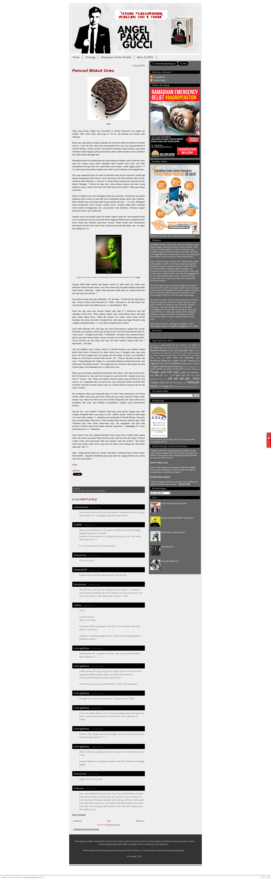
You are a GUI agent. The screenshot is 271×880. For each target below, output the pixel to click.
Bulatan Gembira (159, 350)
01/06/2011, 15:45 (93, 555)
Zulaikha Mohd (159, 80)
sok (163, 379)
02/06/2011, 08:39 (97, 747)
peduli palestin (156, 369)
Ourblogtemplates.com (32, 877)
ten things (163, 386)
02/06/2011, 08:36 (97, 666)
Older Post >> (140, 821)
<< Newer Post (77, 821)
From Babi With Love (169, 561)
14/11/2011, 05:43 (93, 774)
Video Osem (178, 386)
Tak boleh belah (176, 383)
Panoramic (193, 367)
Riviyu (166, 375)
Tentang (90, 57)
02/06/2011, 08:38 (97, 729)
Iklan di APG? (145, 57)
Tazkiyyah (192, 382)
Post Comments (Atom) (113, 825)
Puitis (157, 375)
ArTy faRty (168, 348)
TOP (268, 877)
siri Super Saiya (179, 375)
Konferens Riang (158, 360)
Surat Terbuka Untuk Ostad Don (174, 503)
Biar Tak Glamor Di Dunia (186, 348)
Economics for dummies (162, 353)
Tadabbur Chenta (157, 382)
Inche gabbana (81, 648)
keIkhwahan (189, 358)
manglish (154, 366)
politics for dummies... (190, 372)
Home (76, 57)
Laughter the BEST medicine (184, 361)
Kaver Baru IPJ (166, 547)
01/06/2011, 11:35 (95, 507)
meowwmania (81, 507)
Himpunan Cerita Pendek (116, 57)
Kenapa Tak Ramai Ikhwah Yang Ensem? (177, 518)
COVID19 (196, 351)
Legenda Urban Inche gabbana (96, 491)
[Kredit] (138, 277)
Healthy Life (185, 355)
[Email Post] (80, 488)
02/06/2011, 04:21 (89, 605)
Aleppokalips (154, 345)
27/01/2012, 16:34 (91, 788)
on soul (185, 367)
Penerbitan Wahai (190, 369)
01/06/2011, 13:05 (88, 525)
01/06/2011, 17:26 (94, 570)
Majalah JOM (192, 363)
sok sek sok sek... (179, 378)
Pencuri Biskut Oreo (93, 70)
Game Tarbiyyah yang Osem (164, 355)
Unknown (79, 788)
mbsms (77, 605)
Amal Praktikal (181, 345)
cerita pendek (181, 350)
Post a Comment (79, 815)
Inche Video (172, 358)
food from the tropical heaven (187, 353)
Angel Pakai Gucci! (135, 12)
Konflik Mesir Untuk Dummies (173, 532)
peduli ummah (172, 369)
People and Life (161, 372)
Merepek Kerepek (172, 366)
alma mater (81, 491)
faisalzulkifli (80, 569)
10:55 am (77, 488)
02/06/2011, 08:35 (97, 648)
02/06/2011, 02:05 (94, 584)
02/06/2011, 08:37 (97, 708)
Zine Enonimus (191, 386)
